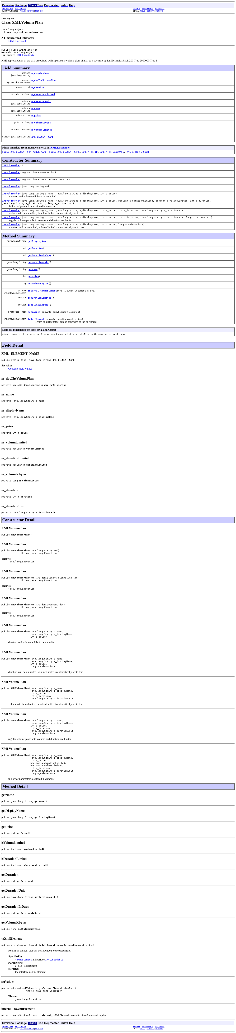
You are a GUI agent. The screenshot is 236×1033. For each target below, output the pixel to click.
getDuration (35, 248)
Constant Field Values (20, 368)
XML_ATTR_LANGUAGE (112, 152)
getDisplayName (37, 241)
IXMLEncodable (17, 41)
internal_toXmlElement (42, 290)
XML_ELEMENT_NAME (42, 137)
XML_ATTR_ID (90, 152)
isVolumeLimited (38, 305)
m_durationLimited (43, 94)
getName (32, 269)
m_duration (38, 87)
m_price (36, 115)
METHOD (39, 11)
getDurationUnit (38, 262)
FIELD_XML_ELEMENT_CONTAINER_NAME (24, 152)
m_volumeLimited (41, 129)
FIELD (22, 11)
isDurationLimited (39, 297)
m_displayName (40, 73)
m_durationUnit (41, 101)
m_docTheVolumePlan (43, 80)
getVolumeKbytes (38, 283)
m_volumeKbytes (41, 122)
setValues (34, 312)
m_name (35, 108)
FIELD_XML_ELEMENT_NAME (64, 152)
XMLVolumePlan (11, 165)
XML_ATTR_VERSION (138, 152)
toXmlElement (36, 319)
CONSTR (30, 11)
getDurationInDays (39, 255)
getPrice (33, 276)
